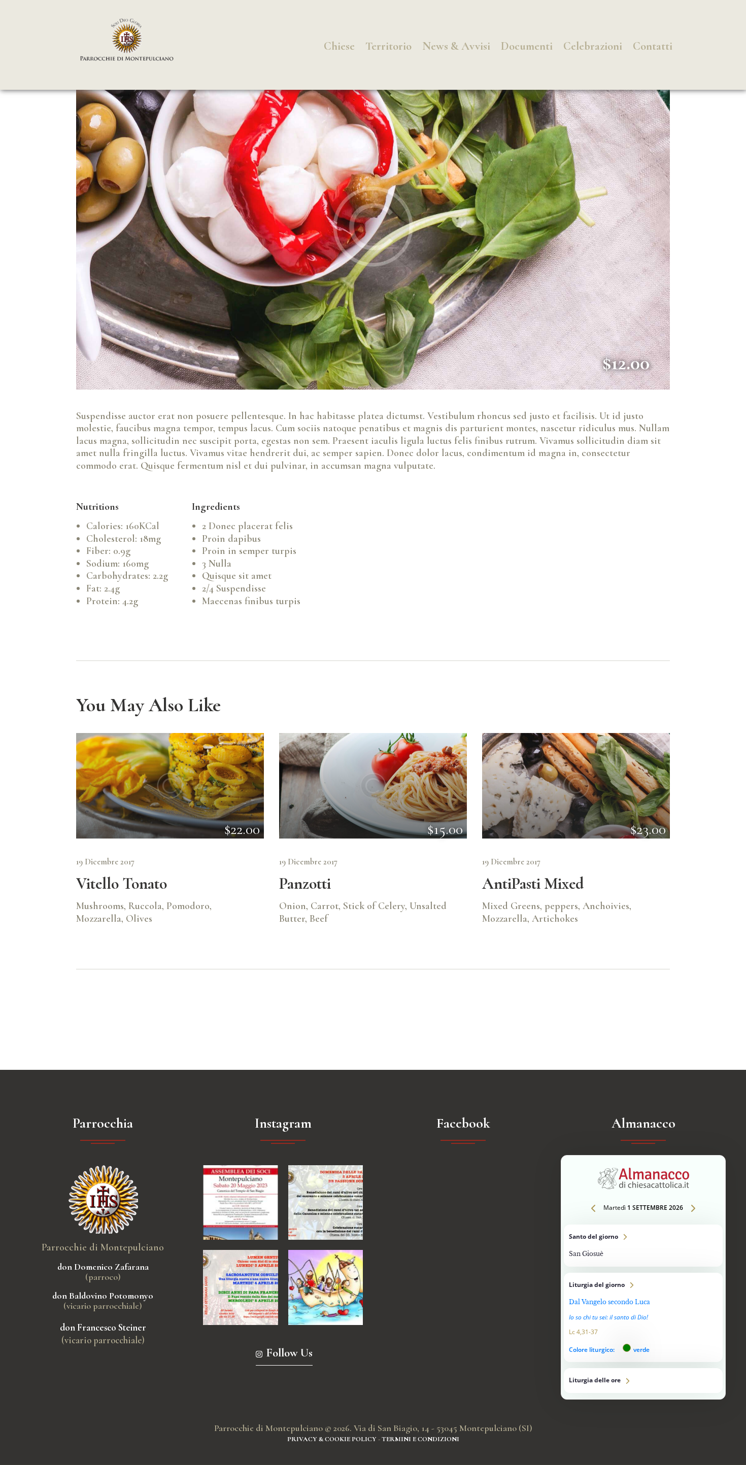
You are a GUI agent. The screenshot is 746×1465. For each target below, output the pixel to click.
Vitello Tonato (121, 884)
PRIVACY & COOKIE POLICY (332, 1439)
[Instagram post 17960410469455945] (325, 1202)
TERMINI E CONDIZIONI (420, 1439)
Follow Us (289, 1353)
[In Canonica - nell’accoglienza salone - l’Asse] (240, 1202)
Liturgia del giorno (643, 1318)
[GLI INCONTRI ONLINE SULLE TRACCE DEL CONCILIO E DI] (240, 1287)
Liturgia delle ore (643, 1380)
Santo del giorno (643, 1246)
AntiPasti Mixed (533, 884)
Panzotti (305, 884)
